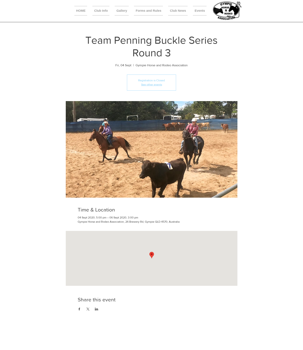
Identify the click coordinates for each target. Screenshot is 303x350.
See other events (151, 84)
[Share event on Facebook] (79, 309)
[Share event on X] (88, 309)
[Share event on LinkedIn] (96, 309)
